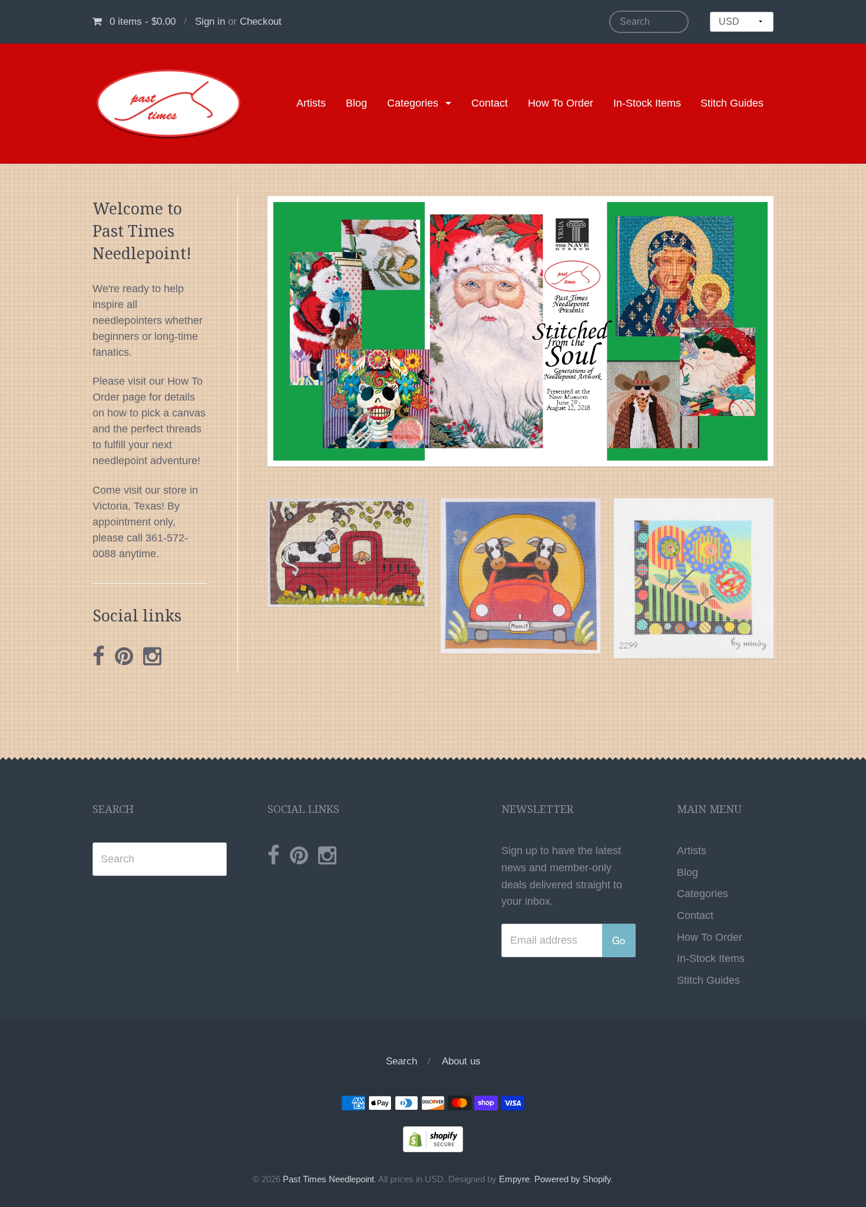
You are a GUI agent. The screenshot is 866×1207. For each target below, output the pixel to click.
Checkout (261, 21)
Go (618, 940)
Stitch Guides (731, 103)
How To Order (560, 103)
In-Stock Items (647, 103)
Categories (412, 103)
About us (461, 1061)
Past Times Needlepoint (328, 1179)
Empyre (514, 1179)
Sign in (210, 21)
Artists (311, 103)
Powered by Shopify (572, 1179)
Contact (489, 103)
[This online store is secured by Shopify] (433, 1139)
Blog (356, 103)
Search (401, 1061)
